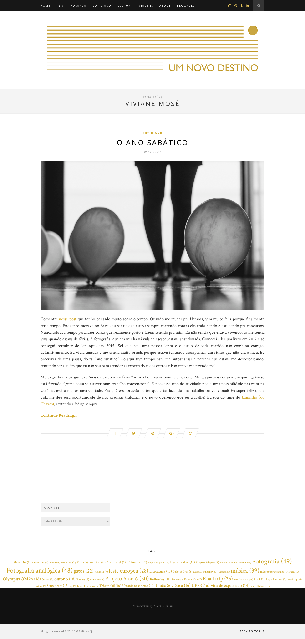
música (245, 570)
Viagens (146, 5)
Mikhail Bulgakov (205, 571)
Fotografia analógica (39, 570)
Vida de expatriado (229, 585)
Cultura (125, 5)
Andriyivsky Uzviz (74, 563)
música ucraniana (272, 572)
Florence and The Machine (235, 562)
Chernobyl (116, 562)
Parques (82, 579)
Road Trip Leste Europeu (270, 579)
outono (65, 579)
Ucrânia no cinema (138, 585)
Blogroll (186, 5)
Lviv (187, 572)
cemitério (96, 563)
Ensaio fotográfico (158, 562)
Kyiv (60, 5)
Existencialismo (207, 563)
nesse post (67, 319)
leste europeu (128, 570)
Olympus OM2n (22, 579)
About (165, 5)
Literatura (160, 571)
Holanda (78, 5)
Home (45, 5)
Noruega (292, 571)
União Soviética (173, 585)
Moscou (224, 571)
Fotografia (272, 561)
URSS (200, 585)
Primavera (97, 579)
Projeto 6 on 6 (127, 579)
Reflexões (160, 579)
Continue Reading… (59, 415)
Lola (177, 572)
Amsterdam (39, 562)
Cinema (138, 562)
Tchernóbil (110, 585)
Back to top (250, 631)
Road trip (218, 578)
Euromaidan (182, 562)
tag (73, 586)
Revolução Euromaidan (187, 579)
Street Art (58, 585)
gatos (84, 570)
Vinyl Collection (260, 586)
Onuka (47, 579)
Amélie (54, 562)
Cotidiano (101, 5)
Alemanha (21, 562)
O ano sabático (152, 142)
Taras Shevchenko (87, 586)
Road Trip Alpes (243, 579)
